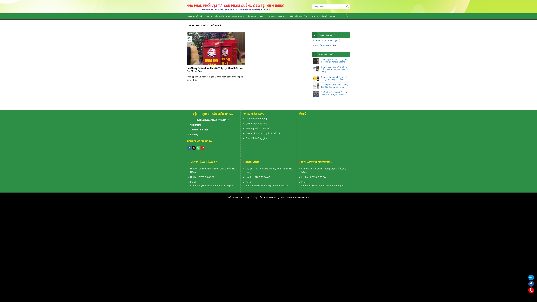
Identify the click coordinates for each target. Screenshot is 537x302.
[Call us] (198, 148)
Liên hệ (333, 16)
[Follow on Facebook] (189, 148)
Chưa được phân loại (326, 40)
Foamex (272, 16)
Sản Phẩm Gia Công (299, 16)
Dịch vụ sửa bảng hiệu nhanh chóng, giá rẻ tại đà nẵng (334, 78)
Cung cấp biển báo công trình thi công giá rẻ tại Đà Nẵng (334, 60)
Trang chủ (193, 16)
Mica (262, 16)
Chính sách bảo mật (256, 123)
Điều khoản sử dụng (256, 118)
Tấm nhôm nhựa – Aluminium (228, 16)
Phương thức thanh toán (258, 128)
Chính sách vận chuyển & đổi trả (263, 133)
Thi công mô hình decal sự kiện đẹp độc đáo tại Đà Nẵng (335, 85)
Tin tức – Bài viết (320, 16)
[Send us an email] (194, 148)
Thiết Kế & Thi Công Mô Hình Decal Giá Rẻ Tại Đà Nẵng (334, 93)
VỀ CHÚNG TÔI (206, 16)
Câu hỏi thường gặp (256, 138)
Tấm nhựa (251, 16)
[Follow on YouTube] (203, 148)
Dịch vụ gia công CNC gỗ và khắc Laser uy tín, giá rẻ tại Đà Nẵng (334, 69)
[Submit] (347, 6)
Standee (282, 16)
